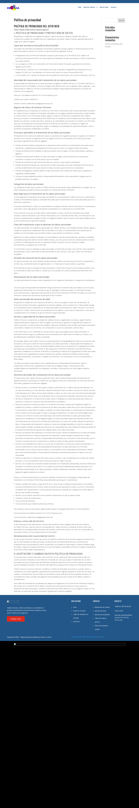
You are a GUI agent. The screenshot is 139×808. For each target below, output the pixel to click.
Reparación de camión (102, 607)
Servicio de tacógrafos (102, 615)
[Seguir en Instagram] (116, 1)
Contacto (113, 8)
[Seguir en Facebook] (111, 1)
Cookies (101, 637)
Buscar (121, 20)
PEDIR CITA (16, 619)
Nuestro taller (104, 8)
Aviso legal (75, 637)
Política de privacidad (88, 637)
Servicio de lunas (100, 611)
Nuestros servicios (89, 8)
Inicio (79, 8)
